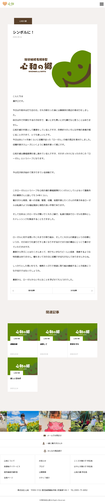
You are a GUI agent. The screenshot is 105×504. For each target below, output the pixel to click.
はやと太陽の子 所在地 (83, 466)
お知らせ (42, 461)
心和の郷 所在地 (80, 472)
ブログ (41, 466)
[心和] (9, 4)
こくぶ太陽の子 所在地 (83, 461)
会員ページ (8, 478)
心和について (9, 461)
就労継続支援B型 (11, 472)
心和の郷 (23, 21)
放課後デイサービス (12, 466)
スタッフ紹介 (44, 478)
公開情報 (42, 472)
